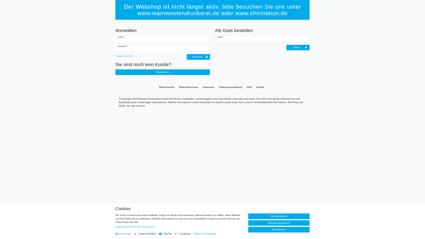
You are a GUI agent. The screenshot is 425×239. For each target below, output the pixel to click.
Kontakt (260, 87)
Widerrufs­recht (166, 87)
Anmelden (197, 56)
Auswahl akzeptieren (279, 223)
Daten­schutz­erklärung (230, 87)
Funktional (185, 233)
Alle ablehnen (279, 229)
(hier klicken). (280, 102)
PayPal (167, 233)
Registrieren (162, 72)
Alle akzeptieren (279, 216)
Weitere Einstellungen (205, 233)
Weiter (297, 47)
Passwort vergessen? (124, 56)
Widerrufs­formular (188, 87)
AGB (249, 87)
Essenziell (126, 233)
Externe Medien (147, 233)
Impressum (208, 87)
